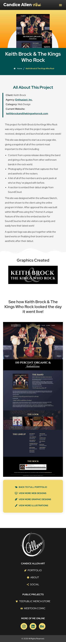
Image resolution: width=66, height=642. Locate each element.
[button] (60, 5)
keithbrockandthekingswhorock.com (27, 113)
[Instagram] (24, 626)
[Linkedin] (33, 626)
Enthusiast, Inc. (24, 99)
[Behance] (42, 626)
